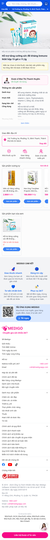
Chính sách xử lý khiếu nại (13, 434)
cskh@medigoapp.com (38, 367)
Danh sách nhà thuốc (10, 384)
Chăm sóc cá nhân (9, 400)
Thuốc (4, 414)
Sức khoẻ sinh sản (9, 410)
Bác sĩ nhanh (25, 521)
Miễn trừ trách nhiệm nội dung (15, 454)
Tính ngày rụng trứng (11, 354)
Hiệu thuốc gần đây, (23, 519)
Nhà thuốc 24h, (10, 519)
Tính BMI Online (8, 347)
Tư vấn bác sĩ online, (38, 519)
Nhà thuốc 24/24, (11, 516)
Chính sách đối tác (9, 377)
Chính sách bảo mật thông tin (14, 447)
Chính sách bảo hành (10, 444)
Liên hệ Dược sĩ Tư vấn (25, 535)
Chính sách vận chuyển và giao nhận (17, 437)
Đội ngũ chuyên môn (10, 387)
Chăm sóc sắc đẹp (9, 397)
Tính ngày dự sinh (9, 350)
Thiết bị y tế (7, 404)
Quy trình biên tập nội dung (13, 451)
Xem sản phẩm (11, 201)
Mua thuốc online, (25, 516)
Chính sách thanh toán (11, 430)
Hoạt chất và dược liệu (11, 417)
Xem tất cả (44, 166)
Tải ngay (25, 318)
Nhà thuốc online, (38, 516)
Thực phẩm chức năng (11, 407)
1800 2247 (44, 364)
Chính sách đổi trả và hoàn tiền (15, 441)
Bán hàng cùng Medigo (11, 380)
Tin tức (5, 421)
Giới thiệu (6, 344)
